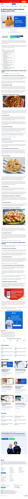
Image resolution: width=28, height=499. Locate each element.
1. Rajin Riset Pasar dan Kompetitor (6, 65)
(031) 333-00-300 (20, 485)
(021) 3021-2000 (16, 485)
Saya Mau (24, 1)
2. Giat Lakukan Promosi (5, 66)
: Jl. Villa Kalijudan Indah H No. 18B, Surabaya (7, 490)
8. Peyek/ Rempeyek (5, 58)
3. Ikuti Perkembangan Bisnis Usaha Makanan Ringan (8, 67)
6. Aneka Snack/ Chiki (5, 56)
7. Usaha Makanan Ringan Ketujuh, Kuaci (7, 57)
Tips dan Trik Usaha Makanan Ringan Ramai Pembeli (7, 64)
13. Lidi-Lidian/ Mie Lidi (5, 63)
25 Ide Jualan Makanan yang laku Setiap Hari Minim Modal (13, 240)
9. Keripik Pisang (4, 59)
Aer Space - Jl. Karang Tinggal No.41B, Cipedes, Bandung (9, 491)
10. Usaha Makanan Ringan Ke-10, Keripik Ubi (8, 60)
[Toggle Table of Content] (13, 49)
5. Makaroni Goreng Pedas (5, 55)
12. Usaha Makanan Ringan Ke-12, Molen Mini (8, 62)
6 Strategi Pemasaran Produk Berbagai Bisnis (11, 263)
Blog (1, 475)
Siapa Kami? (11, 475)
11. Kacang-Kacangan (5, 61)
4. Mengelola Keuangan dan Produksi (7, 68)
